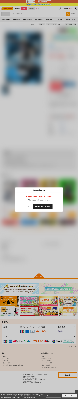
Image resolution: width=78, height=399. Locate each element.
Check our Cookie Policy (53, 396)
